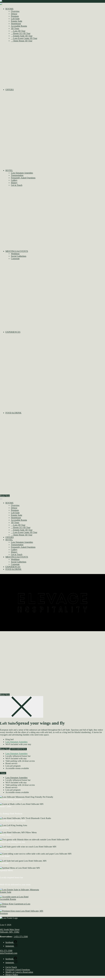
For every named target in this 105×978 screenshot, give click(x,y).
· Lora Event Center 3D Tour (24, 38)
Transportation (17, 175)
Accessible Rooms (19, 26)
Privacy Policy (11, 974)
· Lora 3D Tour (18, 31)
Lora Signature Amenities (22, 173)
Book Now (5, 496)
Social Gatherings (18, 256)
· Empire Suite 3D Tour (21, 36)
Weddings (15, 253)
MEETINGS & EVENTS (16, 557)
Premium (15, 16)
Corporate (15, 258)
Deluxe (14, 14)
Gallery (14, 180)
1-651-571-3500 (21, 936)
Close (3, 773)
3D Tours (15, 28)
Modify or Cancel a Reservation (19, 972)
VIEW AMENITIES (18, 749)
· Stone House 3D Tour (21, 41)
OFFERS (9, 537)
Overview (15, 11)
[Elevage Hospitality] (52, 632)
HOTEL (9, 540)
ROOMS (9, 503)
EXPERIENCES (12, 567)
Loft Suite (15, 18)
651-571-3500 (6, 950)
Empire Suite (16, 21)
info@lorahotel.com (8, 953)
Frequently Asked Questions (23, 178)
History (14, 183)
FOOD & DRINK (13, 569)
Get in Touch (16, 185)
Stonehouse (16, 23)
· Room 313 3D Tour (20, 33)
